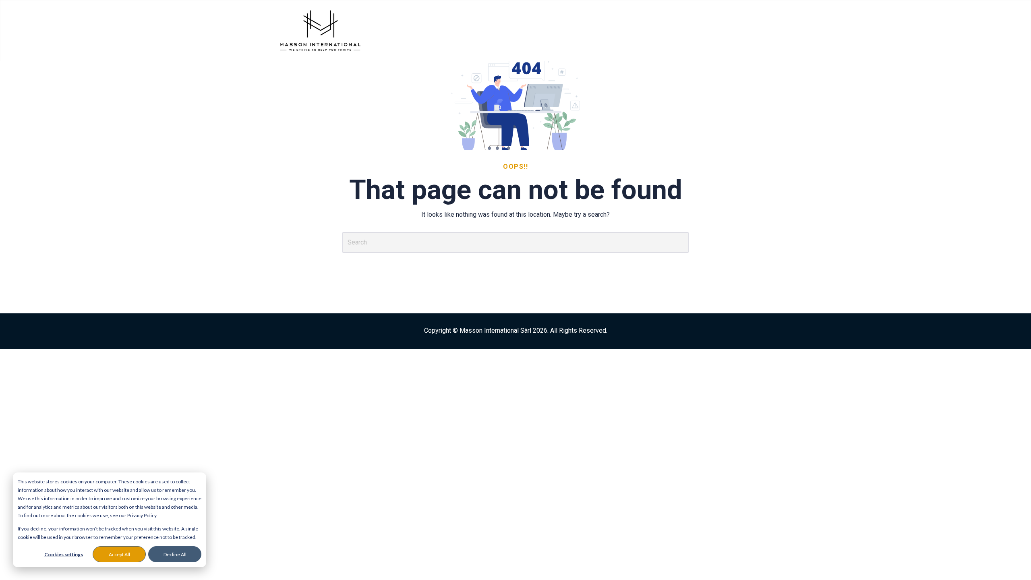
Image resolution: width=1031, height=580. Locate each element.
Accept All (119, 554)
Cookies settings (63, 554)
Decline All (175, 554)
